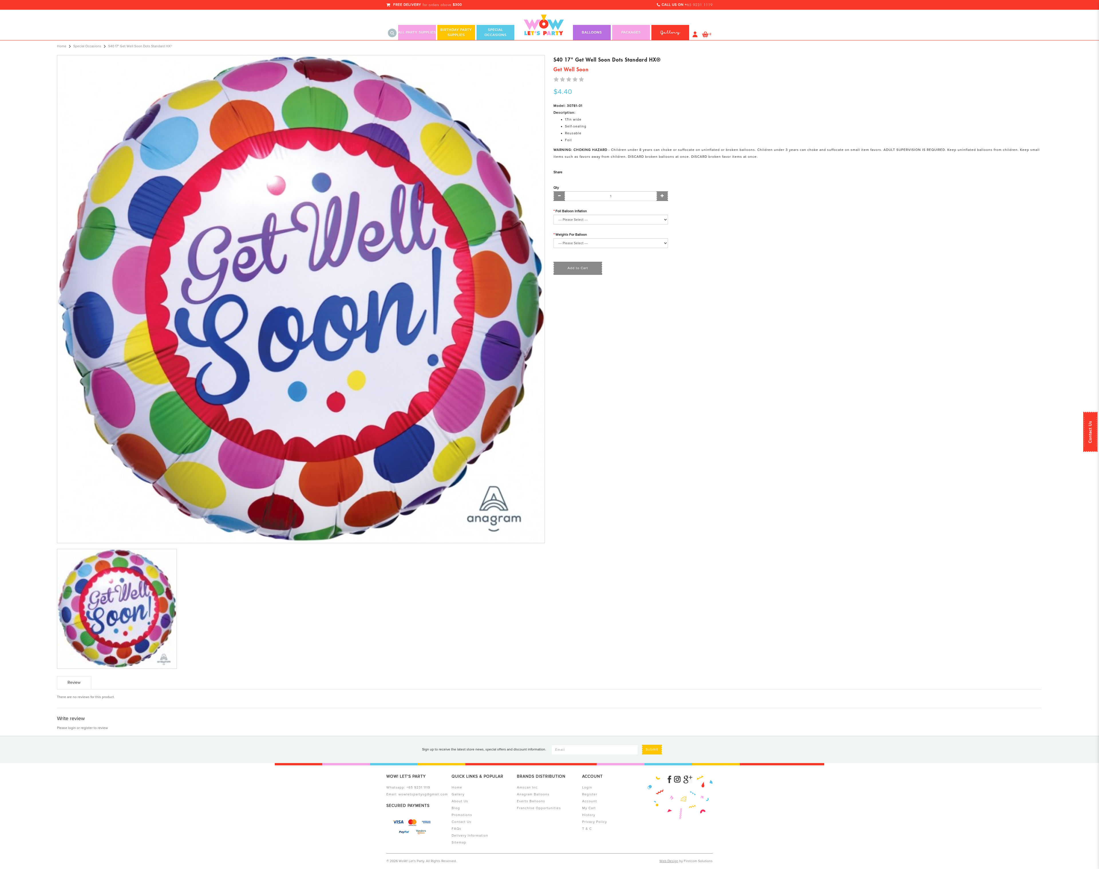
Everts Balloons (531, 801)
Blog (456, 808)
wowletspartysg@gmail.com (423, 794)
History (588, 815)
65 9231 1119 (700, 5)
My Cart (589, 808)
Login (587, 787)
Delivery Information (470, 835)
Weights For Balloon (571, 234)
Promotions (462, 815)
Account (589, 801)
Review (74, 682)
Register (589, 794)
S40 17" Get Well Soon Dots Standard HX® (140, 46)
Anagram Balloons (533, 794)
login (72, 728)
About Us (460, 801)
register (87, 728)
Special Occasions (496, 32)
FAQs (456, 829)
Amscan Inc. (528, 787)
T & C (587, 829)
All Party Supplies (417, 32)
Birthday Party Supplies (456, 32)
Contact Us (1090, 432)
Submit (652, 749)
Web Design (668, 861)
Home (61, 46)
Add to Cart (578, 268)
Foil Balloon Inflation (571, 211)
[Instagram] (677, 779)
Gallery (458, 794)
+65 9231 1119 (418, 787)
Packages (631, 32)
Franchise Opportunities (539, 808)
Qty (556, 188)
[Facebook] (669, 779)
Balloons (592, 32)
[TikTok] (688, 779)
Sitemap (459, 842)
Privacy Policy (594, 822)
